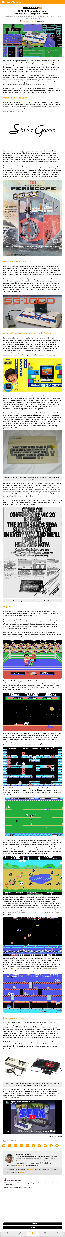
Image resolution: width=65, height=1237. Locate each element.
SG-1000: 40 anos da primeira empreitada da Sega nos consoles (32, 12)
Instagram (9, 1148)
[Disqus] (32, 1198)
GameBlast (31, 1169)
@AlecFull (21, 1165)
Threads (39, 1148)
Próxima (33, 1227)
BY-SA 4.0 (22, 1172)
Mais (57, 1148)
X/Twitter (15, 1148)
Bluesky (45, 1148)
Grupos (51, 1148)
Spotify (33, 1148)
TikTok (27, 1148)
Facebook (3, 1148)
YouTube (21, 1148)
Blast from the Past (30, 7)
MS (40, 7)
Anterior (34, 1224)
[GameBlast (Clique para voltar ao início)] (23, 2)
